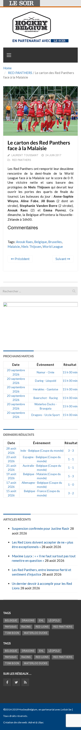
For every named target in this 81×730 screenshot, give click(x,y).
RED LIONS (42, 626)
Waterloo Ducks (35, 633)
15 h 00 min (70, 372)
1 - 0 (71, 484)
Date (16, 365)
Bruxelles (55, 242)
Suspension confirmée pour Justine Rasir (40, 528)
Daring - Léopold (45, 380)
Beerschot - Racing (45, 398)
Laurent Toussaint (24, 155)
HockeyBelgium (28, 709)
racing (26, 626)
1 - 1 (71, 459)
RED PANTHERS (20, 73)
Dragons (28, 620)
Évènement (45, 365)
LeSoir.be (66, 709)
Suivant (61, 259)
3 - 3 (71, 450)
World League (53, 246)
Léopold (54, 620)
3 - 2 (71, 493)
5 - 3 (71, 476)
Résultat (70, 365)
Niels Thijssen (31, 246)
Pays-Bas (10, 626)
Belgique (40, 242)
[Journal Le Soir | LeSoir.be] (21, 3)
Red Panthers (62, 626)
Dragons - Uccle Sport (45, 415)
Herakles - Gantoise (45, 389)
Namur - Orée (45, 372)
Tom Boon (12, 633)
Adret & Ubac (36, 722)
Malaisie (14, 246)
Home (7, 68)
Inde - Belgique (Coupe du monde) (42, 450)
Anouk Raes (24, 242)
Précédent (22, 259)
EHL (41, 620)
